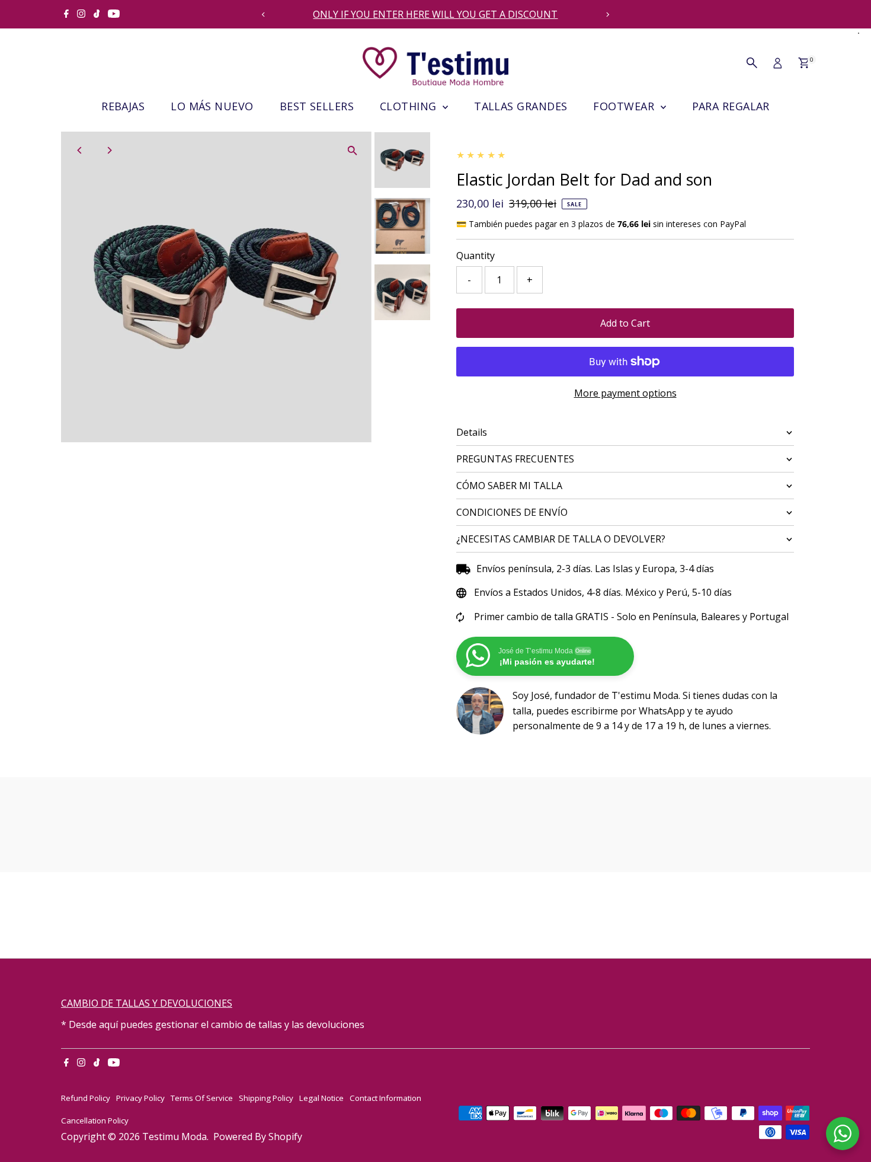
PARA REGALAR (731, 106)
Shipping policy (266, 1098)
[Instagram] (81, 14)
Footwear (625, 106)
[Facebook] (66, 14)
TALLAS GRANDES (520, 106)
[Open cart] (804, 63)
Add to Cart (625, 323)
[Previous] (264, 14)
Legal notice (321, 1098)
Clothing (410, 106)
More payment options (625, 393)
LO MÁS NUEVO (212, 106)
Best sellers (317, 106)
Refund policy (85, 1098)
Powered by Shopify (257, 1136)
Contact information (385, 1098)
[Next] (607, 14)
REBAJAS (123, 106)
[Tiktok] (97, 14)
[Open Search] (752, 63)
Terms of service (202, 1098)
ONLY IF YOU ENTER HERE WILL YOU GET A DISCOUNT (435, 14)
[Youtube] (114, 14)
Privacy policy (140, 1098)
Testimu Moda (174, 1136)
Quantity (475, 255)
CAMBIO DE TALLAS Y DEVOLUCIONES (146, 1003)
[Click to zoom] (352, 151)
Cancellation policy (95, 1120)
